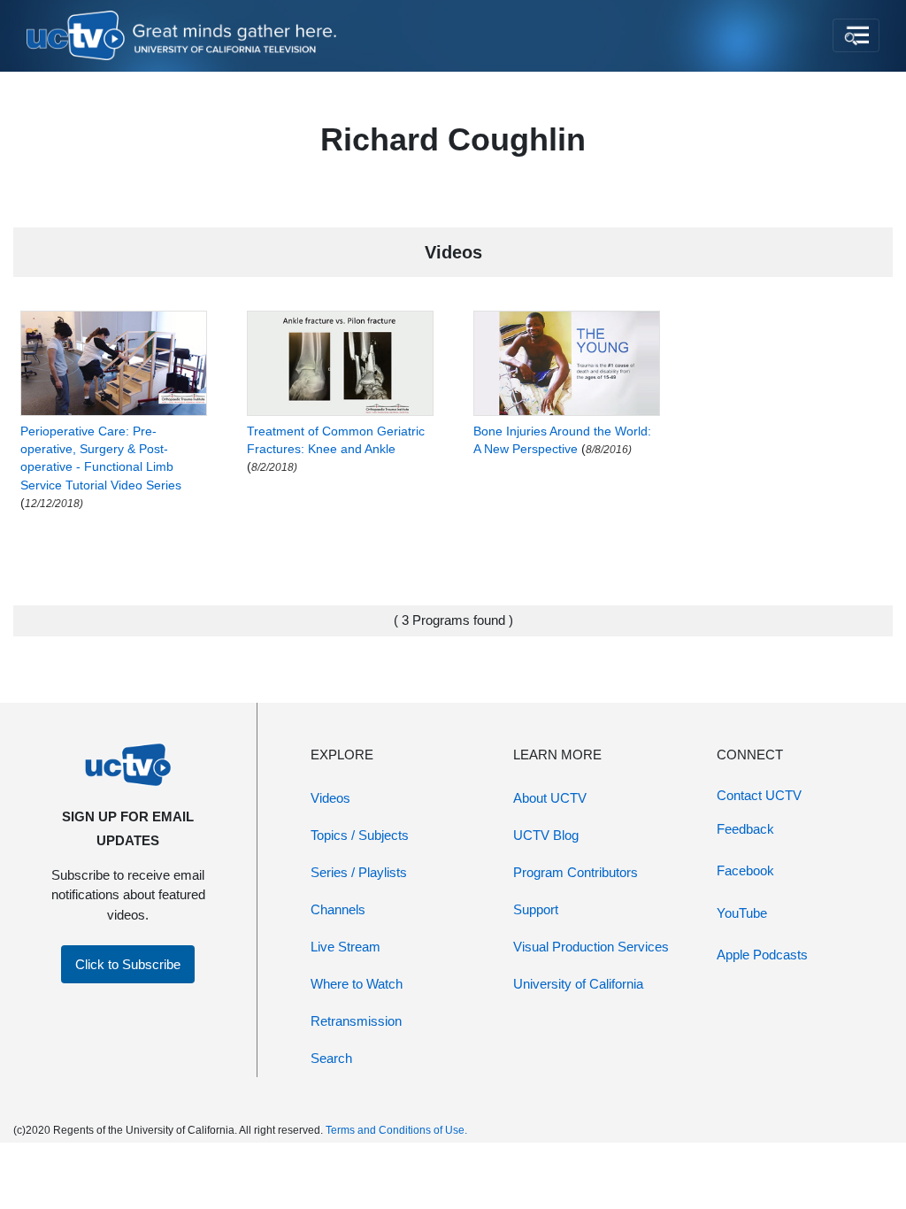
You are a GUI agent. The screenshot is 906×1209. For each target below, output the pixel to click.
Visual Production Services (591, 946)
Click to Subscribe (127, 964)
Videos (330, 797)
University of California (578, 983)
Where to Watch (357, 983)
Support (535, 909)
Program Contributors (575, 872)
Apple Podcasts (762, 954)
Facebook (745, 870)
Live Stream (345, 946)
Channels (338, 909)
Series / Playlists (359, 872)
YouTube (742, 912)
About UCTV (550, 797)
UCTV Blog (546, 835)
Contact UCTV (759, 795)
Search (331, 1058)
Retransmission (356, 1020)
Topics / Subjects (360, 835)
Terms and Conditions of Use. (396, 1130)
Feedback (745, 828)
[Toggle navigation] (856, 35)
